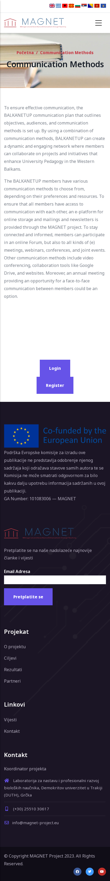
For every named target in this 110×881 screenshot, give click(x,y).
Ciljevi (10, 658)
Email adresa (17, 571)
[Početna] (35, 22)
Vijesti (10, 720)
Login (55, 368)
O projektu (15, 647)
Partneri (12, 681)
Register (55, 385)
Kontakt (12, 731)
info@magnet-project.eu (35, 822)
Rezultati (13, 669)
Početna (25, 52)
